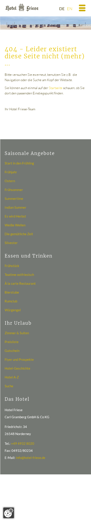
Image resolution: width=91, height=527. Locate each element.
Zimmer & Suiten (17, 333)
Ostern (10, 181)
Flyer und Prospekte (19, 359)
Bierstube (12, 292)
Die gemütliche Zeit (19, 234)
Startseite (56, 88)
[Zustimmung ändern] (8, 513)
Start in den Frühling (19, 163)
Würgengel (13, 310)
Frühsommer (14, 190)
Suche (9, 386)
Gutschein (12, 351)
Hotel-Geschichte (17, 368)
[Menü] (79, 8)
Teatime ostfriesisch (19, 275)
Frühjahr (11, 172)
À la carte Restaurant (20, 283)
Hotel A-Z (12, 377)
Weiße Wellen (15, 225)
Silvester (11, 243)
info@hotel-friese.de (30, 458)
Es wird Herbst (15, 216)
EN (69, 8)
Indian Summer (15, 207)
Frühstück (12, 266)
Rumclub (11, 301)
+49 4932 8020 (22, 443)
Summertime (14, 198)
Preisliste (12, 342)
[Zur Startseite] (21, 7)
